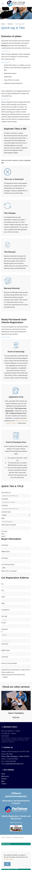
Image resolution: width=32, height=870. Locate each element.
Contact (3, 783)
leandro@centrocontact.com (14, 763)
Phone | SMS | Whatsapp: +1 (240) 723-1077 (15, 756)
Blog (2, 781)
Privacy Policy (8, 859)
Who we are (5, 776)
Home (3, 24)
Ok (7, 864)
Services (10, 24)
